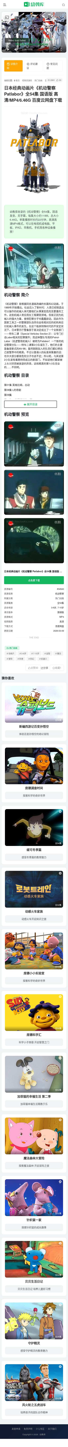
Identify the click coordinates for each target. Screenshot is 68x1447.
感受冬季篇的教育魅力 (34, 857)
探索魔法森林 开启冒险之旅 (34, 1165)
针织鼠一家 (34, 1220)
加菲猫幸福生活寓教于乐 (34, 1104)
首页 (17, 80)
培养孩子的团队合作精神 (34, 1412)
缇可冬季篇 (34, 850)
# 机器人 (43, 658)
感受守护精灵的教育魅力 (34, 1350)
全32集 (58, 905)
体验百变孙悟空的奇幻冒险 (34, 734)
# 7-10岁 (35, 653)
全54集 (58, 720)
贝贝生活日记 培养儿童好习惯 (34, 1289)
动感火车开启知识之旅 (34, 919)
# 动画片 (10, 653)
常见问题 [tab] (52, 66)
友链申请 (16, 1428)
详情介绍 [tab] (12, 66)
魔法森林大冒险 (34, 1158)
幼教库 (43, 1434)
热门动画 (38, 80)
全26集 (58, 1336)
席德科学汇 (34, 1035)
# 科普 (20, 658)
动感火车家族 (34, 911)
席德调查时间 (34, 788)
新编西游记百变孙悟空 (34, 726)
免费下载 (35, 580)
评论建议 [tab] (32, 66)
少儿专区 (40, 1428)
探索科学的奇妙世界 (34, 795)
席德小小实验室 (34, 973)
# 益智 (47, 653)
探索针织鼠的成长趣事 (34, 1227)
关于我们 (52, 1428)
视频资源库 (27, 80)
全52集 (58, 1089)
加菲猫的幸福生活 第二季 (34, 1096)
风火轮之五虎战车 (34, 1405)
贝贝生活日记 (34, 1281)
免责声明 (28, 1428)
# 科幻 (31, 658)
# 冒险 (9, 658)
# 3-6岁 (23, 653)
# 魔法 (58, 653)
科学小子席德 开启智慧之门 (34, 1042)
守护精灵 (34, 1343)
